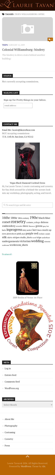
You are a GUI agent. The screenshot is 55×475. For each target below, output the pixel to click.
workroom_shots (19, 244)
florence (32, 226)
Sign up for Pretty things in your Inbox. (25, 99)
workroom (5, 245)
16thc (6, 217)
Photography (11, 425)
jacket (29, 230)
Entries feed (10, 375)
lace (34, 229)
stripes (16, 237)
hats (4, 230)
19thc (34, 217)
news (4, 234)
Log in (8, 368)
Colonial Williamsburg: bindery (23, 49)
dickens (44, 222)
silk (4, 237)
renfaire (42, 234)
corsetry (18, 221)
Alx (43, 466)
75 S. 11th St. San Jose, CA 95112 (17, 136)
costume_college (33, 222)
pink (19, 233)
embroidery (8, 226)
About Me (9, 419)
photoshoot (11, 234)
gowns (39, 226)
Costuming (10, 432)
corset (6, 222)
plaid (23, 234)
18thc (14, 218)
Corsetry (9, 439)
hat (48, 226)
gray (44, 226)
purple (29, 233)
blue (47, 218)
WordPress (26, 466)
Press (7, 445)
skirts (9, 237)
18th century (23, 218)
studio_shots (26, 237)
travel (34, 238)
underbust (46, 237)
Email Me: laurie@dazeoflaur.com (18, 130)
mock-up (46, 229)
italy (24, 230)
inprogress (14, 229)
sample (47, 234)
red (36, 233)
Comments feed (12, 381)
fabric (25, 226)
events (19, 226)
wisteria (47, 241)
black (42, 218)
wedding (37, 241)
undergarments (10, 241)
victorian (25, 241)
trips (5, 45)
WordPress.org (12, 388)
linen (39, 230)
